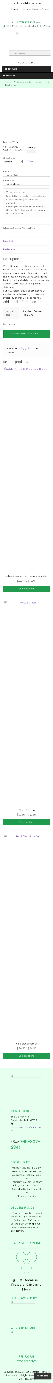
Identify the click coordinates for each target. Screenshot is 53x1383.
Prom (32, 228)
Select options (26, 588)
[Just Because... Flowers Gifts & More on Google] (26, 1268)
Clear (30, 161)
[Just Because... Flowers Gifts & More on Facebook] (21, 1257)
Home (8, 82)
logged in (26, 348)
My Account (35, 3)
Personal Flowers (41, 82)
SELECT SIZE (9, 157)
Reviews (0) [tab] (9, 249)
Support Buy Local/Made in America (30, 9)
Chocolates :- (9, 180)
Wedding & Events (22, 82)
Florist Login (18, 3)
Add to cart (42, 1375)
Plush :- (6, 171)
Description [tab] (9, 241)
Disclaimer (30, 1379)
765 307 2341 (27, 22)
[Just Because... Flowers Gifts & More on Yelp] (32, 1257)
